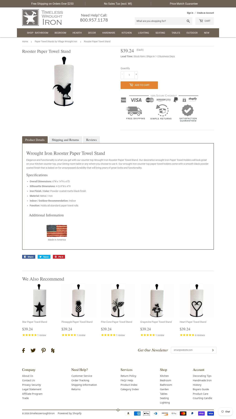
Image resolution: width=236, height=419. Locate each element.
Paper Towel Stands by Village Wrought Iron (56, 41)
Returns (76, 389)
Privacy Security (31, 384)
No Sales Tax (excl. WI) (118, 3)
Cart (207, 20)
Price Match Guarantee (184, 3)
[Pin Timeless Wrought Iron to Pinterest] (43, 351)
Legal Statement (31, 389)
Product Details (35, 140)
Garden (164, 389)
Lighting (143, 32)
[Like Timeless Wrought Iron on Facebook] (23, 351)
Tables (176, 32)
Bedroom (60, 32)
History (197, 384)
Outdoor (192, 32)
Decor (92, 32)
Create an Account (205, 13)
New (206, 32)
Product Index (129, 384)
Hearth (77, 32)
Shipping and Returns (65, 140)
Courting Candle (202, 398)
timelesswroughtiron (42, 413)
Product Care (200, 393)
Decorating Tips (202, 375)
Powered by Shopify (70, 413)
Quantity (125, 68)
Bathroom (166, 384)
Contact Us (28, 380)
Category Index (130, 389)
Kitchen (127, 32)
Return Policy (128, 375)
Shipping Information (84, 384)
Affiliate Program (32, 393)
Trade (25, 398)
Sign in (190, 13)
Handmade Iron (202, 380)
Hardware (108, 32)
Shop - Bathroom (37, 32)
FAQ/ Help (127, 380)
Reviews (91, 140)
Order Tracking (80, 380)
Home (25, 41)
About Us (27, 375)
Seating (160, 32)
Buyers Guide (201, 389)
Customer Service (81, 375)
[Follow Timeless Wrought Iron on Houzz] (53, 351)
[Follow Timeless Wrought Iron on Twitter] (33, 351)
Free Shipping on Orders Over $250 (52, 3)
